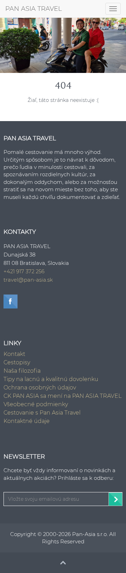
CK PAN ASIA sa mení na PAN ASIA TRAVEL (62, 396)
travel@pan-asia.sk (28, 279)
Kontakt (14, 354)
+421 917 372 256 (24, 271)
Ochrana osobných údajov (40, 387)
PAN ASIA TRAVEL (33, 9)
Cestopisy (17, 362)
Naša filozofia (22, 370)
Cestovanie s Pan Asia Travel (42, 412)
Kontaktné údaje (27, 421)
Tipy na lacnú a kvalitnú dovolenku (51, 379)
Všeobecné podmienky (36, 404)
